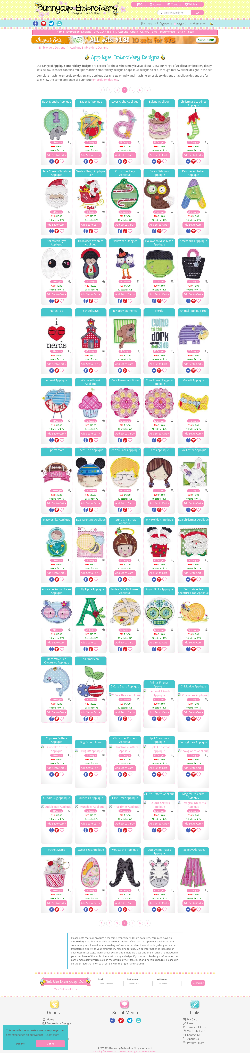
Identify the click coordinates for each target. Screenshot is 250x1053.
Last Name (161, 979)
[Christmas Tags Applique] (125, 194)
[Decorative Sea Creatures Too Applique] (193, 612)
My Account (120, 32)
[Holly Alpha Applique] (90, 612)
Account (157, 4)
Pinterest (57, 161)
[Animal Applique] (56, 403)
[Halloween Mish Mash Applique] (159, 263)
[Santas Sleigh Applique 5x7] (90, 194)
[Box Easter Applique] (193, 472)
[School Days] (90, 333)
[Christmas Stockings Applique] (193, 124)
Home (60, 32)
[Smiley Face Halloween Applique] (125, 612)
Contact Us (194, 1035)
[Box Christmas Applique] (193, 542)
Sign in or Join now (191, 23)
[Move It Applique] (193, 403)
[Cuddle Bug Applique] (56, 807)
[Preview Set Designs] (69, 142)
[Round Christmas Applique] (125, 542)
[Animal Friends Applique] (159, 693)
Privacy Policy (195, 1043)
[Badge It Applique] (90, 124)
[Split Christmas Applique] (159, 749)
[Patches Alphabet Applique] (193, 194)
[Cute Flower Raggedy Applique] (159, 403)
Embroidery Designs (78, 32)
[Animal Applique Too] (193, 333)
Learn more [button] (52, 1034)
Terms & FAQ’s (196, 1027)
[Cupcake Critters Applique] (56, 749)
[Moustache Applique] (125, 872)
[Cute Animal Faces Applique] (159, 872)
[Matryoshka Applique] (56, 542)
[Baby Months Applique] (56, 124)
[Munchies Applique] (90, 807)
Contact (175, 4)
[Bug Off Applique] (90, 751)
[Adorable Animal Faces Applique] (56, 612)
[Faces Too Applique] (90, 472)
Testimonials (168, 32)
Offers (134, 32)
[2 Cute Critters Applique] (159, 805)
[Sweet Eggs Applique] (90, 872)
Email (100, 979)
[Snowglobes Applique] (193, 751)
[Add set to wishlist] (62, 162)
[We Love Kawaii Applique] (90, 403)
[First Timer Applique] (125, 807)
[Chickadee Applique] (193, 695)
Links (190, 1023)
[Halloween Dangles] (125, 263)
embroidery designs (105, 80)
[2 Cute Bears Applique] (125, 695)
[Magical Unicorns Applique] (193, 805)
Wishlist (193, 4)
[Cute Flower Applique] (125, 403)
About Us (193, 1039)
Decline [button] (20, 1043)
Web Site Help (196, 1031)
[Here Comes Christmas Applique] (56, 194)
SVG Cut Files (102, 32)
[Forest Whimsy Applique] (159, 194)
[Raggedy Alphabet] (193, 872)
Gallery (144, 32)
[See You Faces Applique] (125, 472)
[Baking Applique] (159, 124)
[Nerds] (159, 333)
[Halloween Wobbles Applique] (90, 263)
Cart (143, 4)
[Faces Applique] (159, 472)
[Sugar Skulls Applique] (159, 612)
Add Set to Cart (56, 155)
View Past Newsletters (65, 988)
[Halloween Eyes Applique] (56, 263)
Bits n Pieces (186, 32)
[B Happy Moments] (125, 333)
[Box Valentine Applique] (90, 542)
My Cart (192, 1019)
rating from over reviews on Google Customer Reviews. (125, 1051)
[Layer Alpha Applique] (125, 124)
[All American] (90, 681)
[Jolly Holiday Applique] (159, 542)
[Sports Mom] (56, 472)
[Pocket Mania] (56, 872)
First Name (132, 979)
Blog (154, 32)
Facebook (51, 161)
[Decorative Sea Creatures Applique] (56, 681)
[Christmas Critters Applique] (125, 749)
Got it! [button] (50, 1043)
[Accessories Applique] (193, 263)
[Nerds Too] (56, 333)
